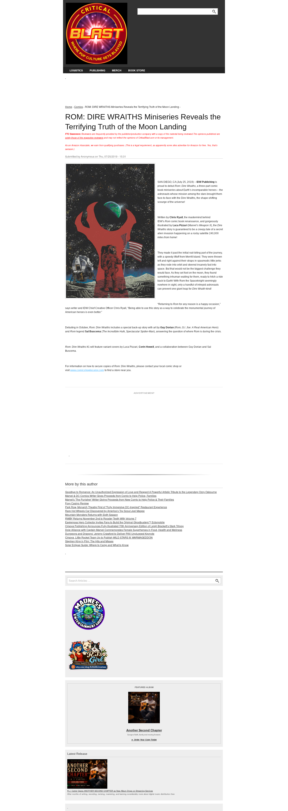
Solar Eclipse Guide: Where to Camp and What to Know (97, 545)
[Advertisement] (142, 88)
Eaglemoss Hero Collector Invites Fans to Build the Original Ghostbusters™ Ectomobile (115, 522)
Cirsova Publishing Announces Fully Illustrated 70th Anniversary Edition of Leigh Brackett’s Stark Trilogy (124, 526)
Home (68, 106)
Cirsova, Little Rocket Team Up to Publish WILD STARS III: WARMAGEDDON (109, 537)
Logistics (76, 70)
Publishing (97, 70)
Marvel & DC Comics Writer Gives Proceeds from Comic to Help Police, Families (110, 495)
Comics (78, 106)
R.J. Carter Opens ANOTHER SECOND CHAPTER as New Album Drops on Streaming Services (110, 790)
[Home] (96, 32)
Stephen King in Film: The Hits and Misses (89, 541)
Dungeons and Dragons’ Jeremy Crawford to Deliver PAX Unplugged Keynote (109, 533)
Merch (116, 70)
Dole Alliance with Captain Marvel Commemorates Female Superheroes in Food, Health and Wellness (123, 530)
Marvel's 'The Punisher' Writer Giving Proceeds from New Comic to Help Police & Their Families (119, 499)
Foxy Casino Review (77, 503)
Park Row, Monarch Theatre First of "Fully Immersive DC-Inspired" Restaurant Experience (116, 507)
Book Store (136, 70)
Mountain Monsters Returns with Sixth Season (91, 514)
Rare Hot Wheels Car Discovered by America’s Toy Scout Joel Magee (105, 511)
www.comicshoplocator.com (87, 370)
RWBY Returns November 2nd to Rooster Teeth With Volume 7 (100, 518)
